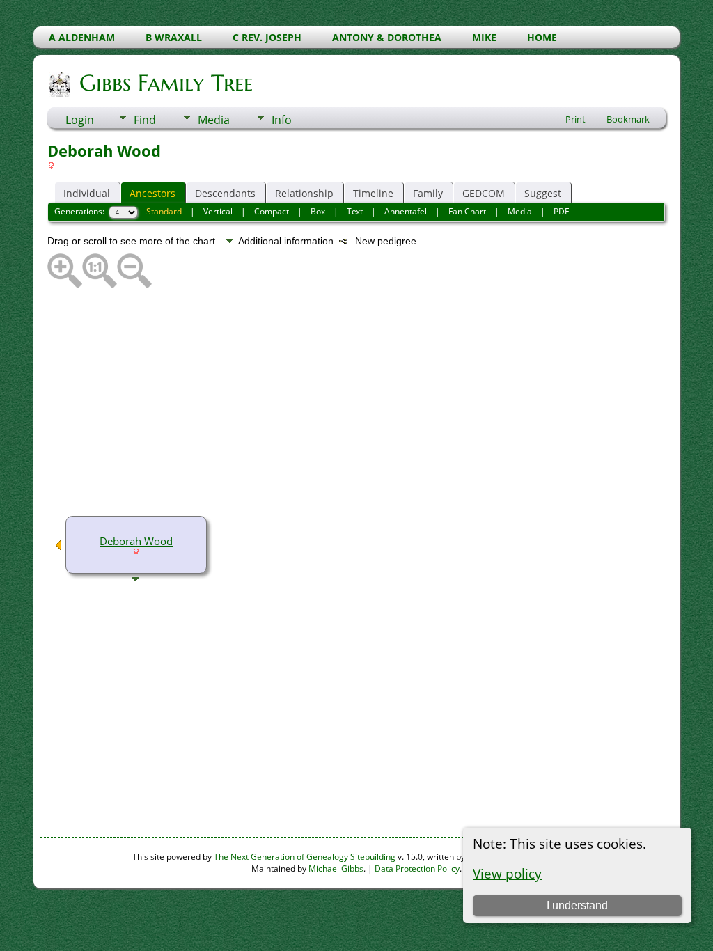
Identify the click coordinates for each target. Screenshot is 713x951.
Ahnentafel (405, 211)
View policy (507, 873)
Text (355, 211)
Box (318, 211)
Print (575, 119)
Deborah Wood (136, 541)
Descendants (225, 193)
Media (214, 119)
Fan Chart (467, 211)
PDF (561, 211)
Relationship (304, 193)
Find (145, 119)
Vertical (218, 211)
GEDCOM (483, 193)
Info (282, 119)
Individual (86, 193)
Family (428, 193)
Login (79, 119)
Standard (164, 211)
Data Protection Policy (417, 868)
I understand (577, 905)
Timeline (373, 193)
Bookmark (628, 119)
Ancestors (152, 193)
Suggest (542, 193)
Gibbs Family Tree (166, 83)
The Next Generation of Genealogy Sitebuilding (304, 857)
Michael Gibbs (335, 868)
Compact (271, 211)
